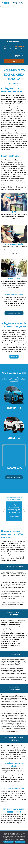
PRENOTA (14, 356)
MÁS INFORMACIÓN (14, 313)
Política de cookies (20, 841)
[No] (26, 837)
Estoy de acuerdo (8, 841)
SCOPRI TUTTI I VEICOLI (14, 477)
